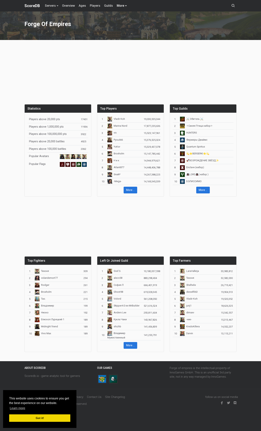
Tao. (43, 298)
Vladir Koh (119, 118)
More (120, 5)
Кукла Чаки (120, 319)
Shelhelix (191, 285)
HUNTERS (191, 132)
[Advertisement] (130, 74)
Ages (82, 5)
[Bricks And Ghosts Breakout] (113, 379)
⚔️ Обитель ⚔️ (194, 118)
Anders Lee (120, 312)
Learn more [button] (17, 408)
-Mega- (118, 181)
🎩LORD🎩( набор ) (197, 174)
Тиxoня (45, 271)
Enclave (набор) (195, 167)
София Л (119, 285)
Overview (68, 5)
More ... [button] (130, 189)
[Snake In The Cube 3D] (102, 379)
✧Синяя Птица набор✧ (199, 125)
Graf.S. (117, 271)
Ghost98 (118, 291)
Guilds (108, 5)
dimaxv (190, 312)
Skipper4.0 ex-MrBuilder (126, 305)
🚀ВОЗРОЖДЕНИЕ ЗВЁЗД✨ (202, 160)
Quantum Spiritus (195, 146)
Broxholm (119, 153)
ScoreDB (32, 5)
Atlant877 (119, 167)
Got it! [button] (40, 418)
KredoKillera (193, 326)
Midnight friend (49, 326)
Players (95, 5)
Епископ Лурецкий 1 (52, 319)
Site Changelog (115, 397)
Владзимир (47, 305)
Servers (50, 5)
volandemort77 (49, 277)
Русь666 (118, 139)
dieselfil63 (192, 291)
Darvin (189, 333)
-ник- (189, 319)
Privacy (78, 397)
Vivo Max (46, 333)
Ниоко (45, 312)
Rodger (45, 285)
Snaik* (117, 174)
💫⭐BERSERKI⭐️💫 (197, 153)
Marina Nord (120, 125)
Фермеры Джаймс (197, 139)
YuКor (117, 146)
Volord (117, 298)
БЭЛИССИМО (194, 181)
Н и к (116, 160)
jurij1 (188, 305)
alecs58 (118, 277)
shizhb (117, 326)
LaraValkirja (192, 271)
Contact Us (94, 397)
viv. (115, 132)
